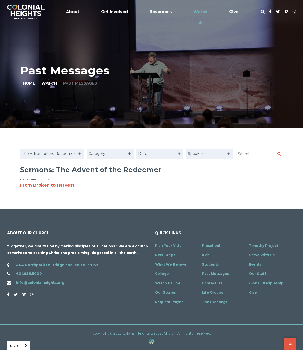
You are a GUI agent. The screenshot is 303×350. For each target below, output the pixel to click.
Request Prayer (169, 302)
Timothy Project (263, 246)
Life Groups (212, 292)
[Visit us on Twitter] (16, 294)
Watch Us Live (168, 283)
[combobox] (52, 154)
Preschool (211, 246)
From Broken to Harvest (47, 185)
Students (210, 264)
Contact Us (212, 283)
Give (253, 292)
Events (255, 264)
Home (29, 83)
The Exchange (215, 302)
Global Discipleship (266, 283)
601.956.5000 (29, 273)
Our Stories (165, 292)
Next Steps (165, 255)
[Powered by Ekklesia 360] (151, 341)
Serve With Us (262, 255)
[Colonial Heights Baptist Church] (26, 12)
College (162, 274)
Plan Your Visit (168, 246)
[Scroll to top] (290, 344)
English (15, 345)
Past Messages (215, 274)
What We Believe (170, 264)
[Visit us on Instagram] (31, 294)
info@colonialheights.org (40, 282)
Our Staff (257, 274)
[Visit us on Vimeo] (24, 294)
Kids (205, 255)
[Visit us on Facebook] (8, 294)
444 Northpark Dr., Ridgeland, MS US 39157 (57, 264)
